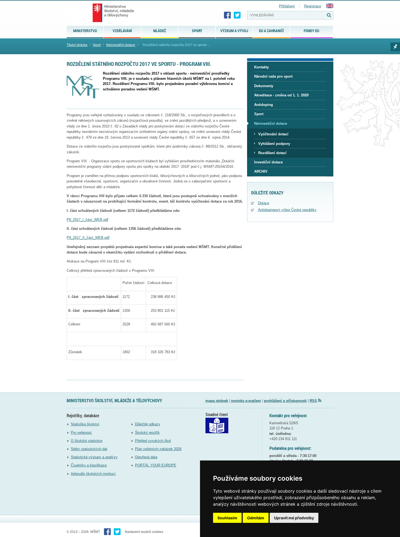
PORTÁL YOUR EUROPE (155, 465)
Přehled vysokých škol (153, 441)
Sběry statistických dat (89, 449)
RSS (313, 401)
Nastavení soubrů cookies (144, 531)
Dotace (263, 203)
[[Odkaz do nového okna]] (216, 432)
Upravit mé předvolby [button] (294, 517)
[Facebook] (227, 15)
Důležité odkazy (147, 424)
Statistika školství (85, 424)
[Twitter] (237, 15)
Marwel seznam (395, 46)
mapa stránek (216, 401)
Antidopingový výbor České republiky (287, 210)
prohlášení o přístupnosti (285, 401)
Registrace (312, 6)
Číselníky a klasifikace (89, 465)
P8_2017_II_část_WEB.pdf (88, 238)
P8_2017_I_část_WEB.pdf (87, 220)
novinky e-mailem (246, 401)
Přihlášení (287, 6)
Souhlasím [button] (227, 517)
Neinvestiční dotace (120, 45)
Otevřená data (146, 457)
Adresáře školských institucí (93, 474)
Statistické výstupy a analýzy (94, 457)
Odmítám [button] (255, 517)
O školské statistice (86, 441)
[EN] (329, 7)
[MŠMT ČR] (113, 13)
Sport (97, 45)
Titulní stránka (77, 45)
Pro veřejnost (81, 433)
